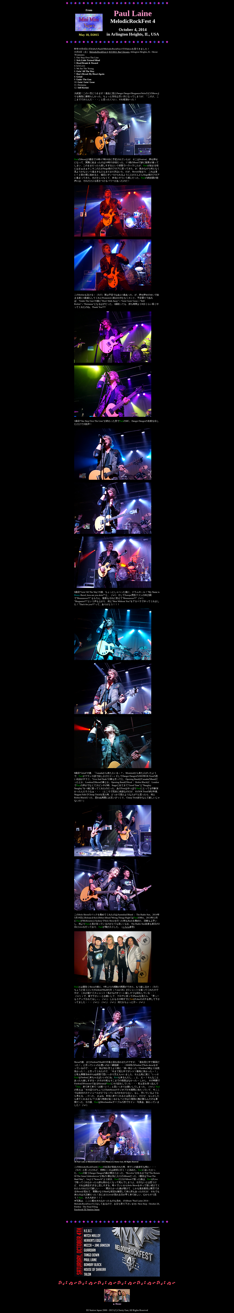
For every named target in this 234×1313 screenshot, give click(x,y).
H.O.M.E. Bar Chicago (119, 52)
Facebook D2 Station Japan (87, 1209)
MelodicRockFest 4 (98, 52)
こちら (126, 927)
